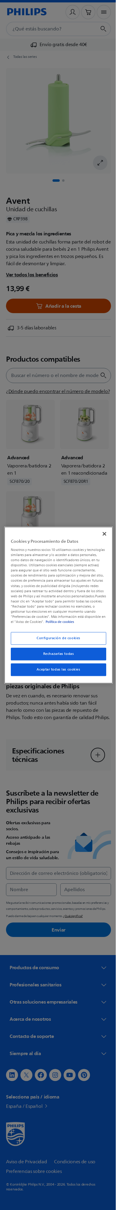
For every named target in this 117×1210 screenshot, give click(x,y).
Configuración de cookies (56, 641)
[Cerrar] (101, 531)
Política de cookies (39, 624)
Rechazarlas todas (56, 656)
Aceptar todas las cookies (56, 672)
